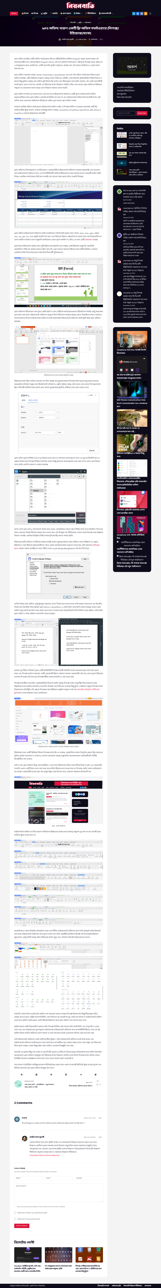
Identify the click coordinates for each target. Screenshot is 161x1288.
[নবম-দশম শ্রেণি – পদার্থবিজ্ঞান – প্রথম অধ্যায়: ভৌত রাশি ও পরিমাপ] (122, 172)
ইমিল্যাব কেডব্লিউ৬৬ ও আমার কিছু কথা (130, 455)
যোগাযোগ (148, 1286)
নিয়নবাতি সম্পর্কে (103, 1286)
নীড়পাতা (14, 13)
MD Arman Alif (129, 190)
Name (18, 1178)
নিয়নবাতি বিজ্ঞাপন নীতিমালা (133, 1286)
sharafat (126, 293)
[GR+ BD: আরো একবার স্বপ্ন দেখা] (122, 154)
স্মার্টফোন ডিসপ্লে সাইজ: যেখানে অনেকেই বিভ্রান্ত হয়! (135, 211)
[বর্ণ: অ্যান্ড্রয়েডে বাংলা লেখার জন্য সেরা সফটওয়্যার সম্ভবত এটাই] (58, 1255)
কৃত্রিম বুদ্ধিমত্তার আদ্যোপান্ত (138, 162)
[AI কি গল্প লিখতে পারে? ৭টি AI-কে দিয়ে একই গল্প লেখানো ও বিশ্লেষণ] (122, 135)
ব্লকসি (32, 1285)
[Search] (150, 13)
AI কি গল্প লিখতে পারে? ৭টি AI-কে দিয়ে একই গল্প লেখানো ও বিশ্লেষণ (138, 136)
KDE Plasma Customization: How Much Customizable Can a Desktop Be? (132, 403)
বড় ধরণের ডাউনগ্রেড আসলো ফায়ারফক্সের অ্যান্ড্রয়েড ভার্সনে (129, 376)
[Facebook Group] (137, 13)
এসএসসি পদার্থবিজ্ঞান (125, 87)
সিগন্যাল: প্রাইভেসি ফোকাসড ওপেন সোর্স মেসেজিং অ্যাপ (131, 511)
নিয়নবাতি (25, 1285)
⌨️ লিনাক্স (34, 13)
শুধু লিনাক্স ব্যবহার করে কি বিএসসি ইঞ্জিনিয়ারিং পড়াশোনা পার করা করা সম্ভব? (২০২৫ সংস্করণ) (135, 265)
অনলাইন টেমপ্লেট (83, 689)
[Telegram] (133, 13)
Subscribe (142, 113)
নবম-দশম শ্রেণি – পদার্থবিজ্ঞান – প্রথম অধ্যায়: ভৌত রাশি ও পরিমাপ (138, 172)
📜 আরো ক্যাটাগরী (105, 13)
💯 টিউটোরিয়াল (90, 13)
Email (48, 1178)
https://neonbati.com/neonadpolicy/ (44, 1155)
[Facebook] (141, 13)
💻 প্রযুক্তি (44, 13)
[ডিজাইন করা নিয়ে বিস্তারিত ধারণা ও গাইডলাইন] (122, 146)
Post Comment (21, 1225)
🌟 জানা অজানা (65, 13)
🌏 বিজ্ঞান (77, 13)
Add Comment (21, 1186)
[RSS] (145, 13)
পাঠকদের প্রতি (116, 1286)
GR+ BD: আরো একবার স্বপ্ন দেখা (137, 154)
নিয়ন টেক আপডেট (124, 97)
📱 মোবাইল (54, 13)
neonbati (127, 208)
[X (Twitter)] (36, 1074)
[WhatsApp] (95, 1074)
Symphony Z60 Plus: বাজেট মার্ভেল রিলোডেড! (131, 351)
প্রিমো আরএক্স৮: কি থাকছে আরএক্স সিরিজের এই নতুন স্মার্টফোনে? (132, 564)
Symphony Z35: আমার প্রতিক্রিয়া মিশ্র (130, 536)
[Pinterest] (51, 1074)
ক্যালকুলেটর (121, 94)
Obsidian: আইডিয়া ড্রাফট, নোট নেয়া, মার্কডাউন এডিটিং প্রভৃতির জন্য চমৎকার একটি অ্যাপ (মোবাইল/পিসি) (27, 1269)
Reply (100, 1118)
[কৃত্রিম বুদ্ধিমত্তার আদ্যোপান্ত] (122, 163)
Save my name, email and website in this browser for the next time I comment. (41, 1207)
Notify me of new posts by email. (28, 1219)
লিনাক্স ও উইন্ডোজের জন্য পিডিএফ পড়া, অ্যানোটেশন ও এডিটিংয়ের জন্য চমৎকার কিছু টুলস (89, 1269)
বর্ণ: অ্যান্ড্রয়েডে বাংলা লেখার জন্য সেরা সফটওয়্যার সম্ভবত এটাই (58, 1267)
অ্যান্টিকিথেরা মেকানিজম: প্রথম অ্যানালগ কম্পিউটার (129, 550)
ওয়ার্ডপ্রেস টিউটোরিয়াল (126, 91)
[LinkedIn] (66, 1074)
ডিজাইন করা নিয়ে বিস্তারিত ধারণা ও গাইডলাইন (138, 145)
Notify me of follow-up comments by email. (32, 1212)
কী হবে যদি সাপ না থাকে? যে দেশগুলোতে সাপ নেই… (128, 430)
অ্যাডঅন (88, 239)
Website (79, 1178)
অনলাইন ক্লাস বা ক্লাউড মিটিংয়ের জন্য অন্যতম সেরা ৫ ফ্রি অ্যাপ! (134, 194)
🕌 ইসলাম (25, 13)
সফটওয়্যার (94, 39)
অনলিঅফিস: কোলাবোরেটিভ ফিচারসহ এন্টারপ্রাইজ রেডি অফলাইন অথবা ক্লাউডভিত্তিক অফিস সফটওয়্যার (132, 483)
